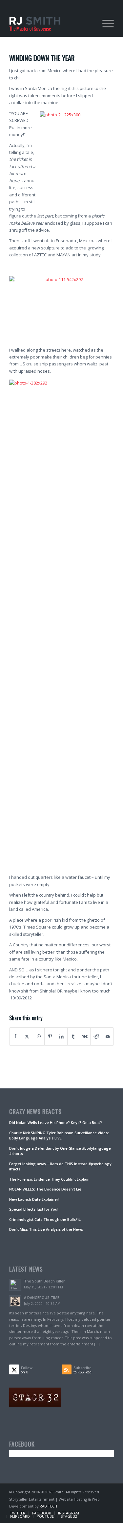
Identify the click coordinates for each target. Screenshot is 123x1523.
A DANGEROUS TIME (41, 1297)
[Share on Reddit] (96, 1036)
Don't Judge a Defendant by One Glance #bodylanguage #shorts (60, 1151)
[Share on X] (26, 1036)
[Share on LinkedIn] (61, 1036)
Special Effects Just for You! (33, 1209)
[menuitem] (105, 23)
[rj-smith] (51, 23)
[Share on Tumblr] (73, 1036)
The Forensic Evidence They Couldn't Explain (49, 1179)
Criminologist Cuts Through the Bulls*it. (45, 1219)
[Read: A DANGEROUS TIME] (15, 1301)
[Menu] (105, 23)
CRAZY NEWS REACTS (35, 1111)
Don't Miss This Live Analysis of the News (46, 1229)
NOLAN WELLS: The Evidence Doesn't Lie (45, 1189)
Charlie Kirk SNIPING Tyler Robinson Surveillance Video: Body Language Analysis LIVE (59, 1135)
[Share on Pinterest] (50, 1036)
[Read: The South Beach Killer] (15, 1285)
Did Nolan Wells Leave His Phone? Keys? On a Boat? (55, 1122)
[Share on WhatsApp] (38, 1036)
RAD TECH (48, 1506)
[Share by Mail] (107, 1036)
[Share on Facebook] (15, 1036)
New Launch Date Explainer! (34, 1199)
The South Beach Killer (44, 1281)
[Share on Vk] (84, 1036)
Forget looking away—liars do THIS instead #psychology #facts (60, 1166)
